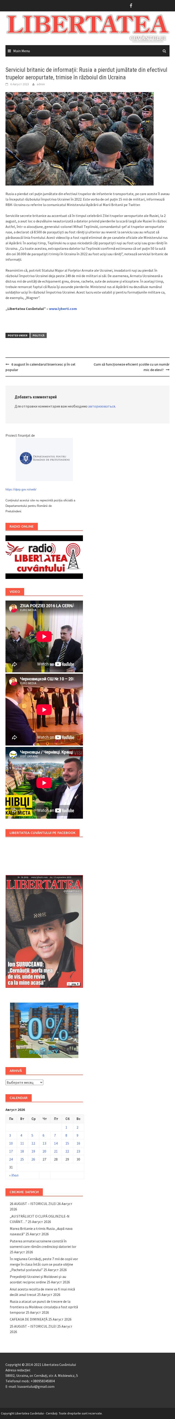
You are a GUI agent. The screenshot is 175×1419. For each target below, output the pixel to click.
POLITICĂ (38, 335)
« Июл (13, 1175)
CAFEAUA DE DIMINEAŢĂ (29, 1319)
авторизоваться (101, 406)
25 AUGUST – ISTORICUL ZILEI (33, 1326)
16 (78, 1143)
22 (67, 1151)
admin (41, 84)
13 (44, 1143)
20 (44, 1151)
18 (22, 1151)
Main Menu (21, 51)
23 (78, 1151)
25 (22, 1159)
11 (22, 1143)
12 (33, 1143)
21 (56, 1151)
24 (11, 1159)
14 (56, 1143)
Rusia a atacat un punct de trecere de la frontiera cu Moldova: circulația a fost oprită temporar (44, 1307)
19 (33, 1151)
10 (11, 1143)
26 (33, 1159)
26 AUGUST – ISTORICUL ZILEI (33, 1203)
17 (11, 1151)
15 (67, 1143)
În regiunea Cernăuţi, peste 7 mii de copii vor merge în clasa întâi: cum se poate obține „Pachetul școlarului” (44, 1264)
